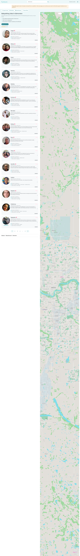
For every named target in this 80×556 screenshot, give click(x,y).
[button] (40, 274)
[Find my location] (78, 18)
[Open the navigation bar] (78, 2)
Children (12, 10)
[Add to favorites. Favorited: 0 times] (37, 177)
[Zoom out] (78, 16)
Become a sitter (72, 1)
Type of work (5, 10)
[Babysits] (4, 2)
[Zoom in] (78, 14)
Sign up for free (5, 24)
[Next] (27, 231)
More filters (26, 10)
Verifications (18, 10)
